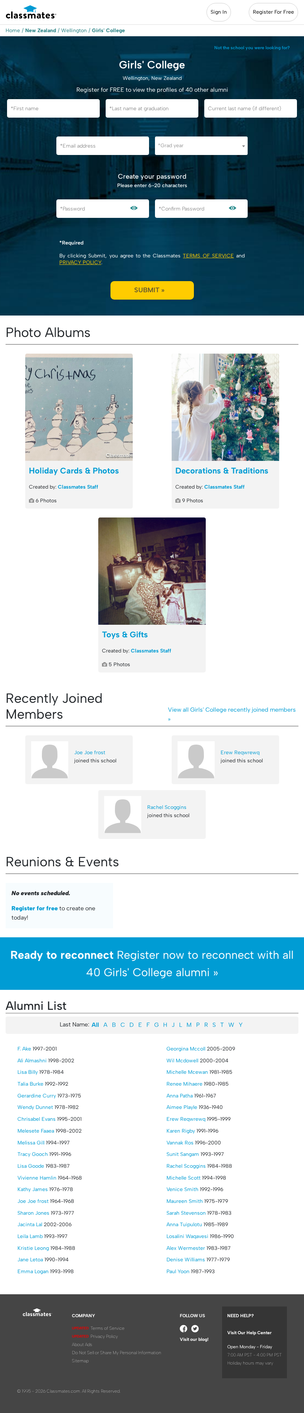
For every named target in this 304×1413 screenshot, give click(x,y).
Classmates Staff (78, 487)
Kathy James (32, 1189)
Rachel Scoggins (166, 807)
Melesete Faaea (35, 1131)
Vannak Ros (180, 1143)
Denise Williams (185, 1260)
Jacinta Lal (29, 1224)
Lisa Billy (27, 1072)
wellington (74, 30)
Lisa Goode (30, 1166)
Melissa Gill (30, 1143)
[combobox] (201, 145)
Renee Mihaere (184, 1084)
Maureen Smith (184, 1201)
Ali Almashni (32, 1061)
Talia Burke (30, 1084)
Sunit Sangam (182, 1154)
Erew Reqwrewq (240, 752)
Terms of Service (208, 256)
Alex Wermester (185, 1248)
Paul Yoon (177, 1271)
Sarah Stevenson (186, 1213)
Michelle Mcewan (187, 1072)
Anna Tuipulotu (184, 1224)
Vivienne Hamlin (36, 1178)
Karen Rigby (180, 1131)
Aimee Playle (181, 1107)
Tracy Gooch (32, 1154)
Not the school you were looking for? (252, 47)
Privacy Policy (80, 262)
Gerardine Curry (36, 1096)
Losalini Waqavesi (187, 1236)
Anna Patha (179, 1096)
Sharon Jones (33, 1213)
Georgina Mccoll (185, 1049)
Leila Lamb (30, 1236)
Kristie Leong (33, 1248)
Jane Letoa (30, 1260)
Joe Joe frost (89, 752)
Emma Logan (33, 1271)
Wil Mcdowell (182, 1061)
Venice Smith (182, 1189)
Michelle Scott (183, 1178)
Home (13, 30)
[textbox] (201, 145)
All (95, 1024)
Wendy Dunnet (35, 1107)
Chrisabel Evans (36, 1119)
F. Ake (24, 1049)
